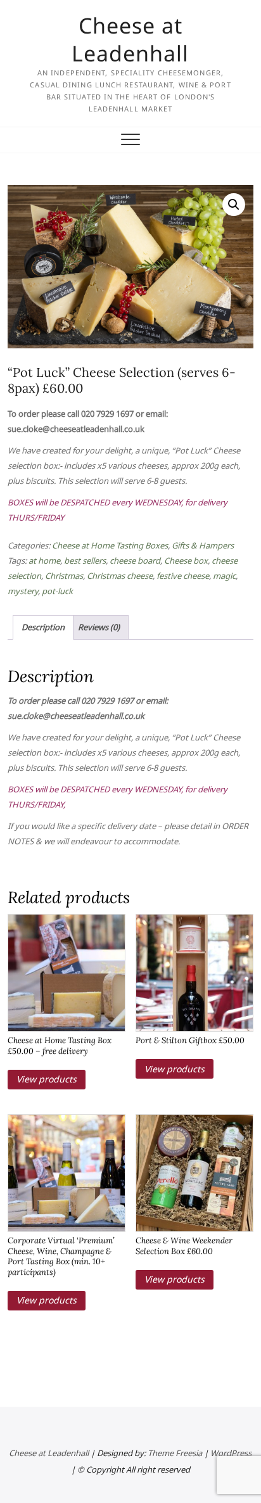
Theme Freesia (175, 1453)
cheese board (135, 560)
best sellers (85, 560)
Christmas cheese (120, 575)
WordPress (230, 1453)
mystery (23, 591)
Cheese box (186, 560)
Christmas (64, 575)
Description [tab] (43, 627)
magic (224, 575)
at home (44, 560)
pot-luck (57, 591)
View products (46, 1079)
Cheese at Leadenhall (130, 39)
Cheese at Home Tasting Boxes (110, 545)
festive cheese (182, 575)
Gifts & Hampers (203, 545)
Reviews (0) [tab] (99, 627)
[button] (233, 204)
